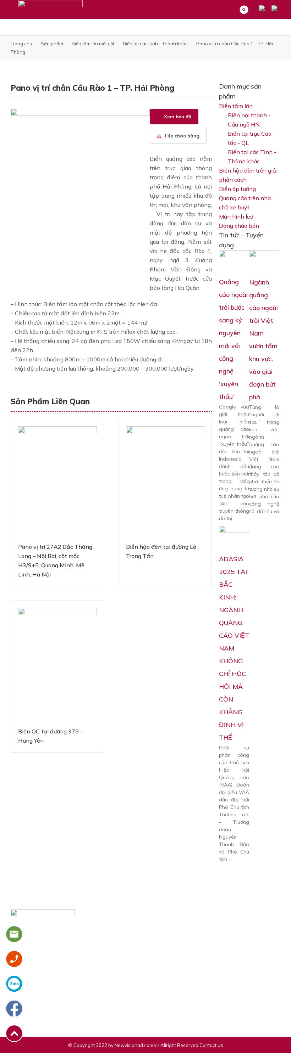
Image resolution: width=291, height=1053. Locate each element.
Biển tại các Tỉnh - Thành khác (155, 43)
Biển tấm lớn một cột (93, 43)
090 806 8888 (87, 987)
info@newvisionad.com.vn (48, 999)
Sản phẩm (52, 43)
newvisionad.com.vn (42, 1011)
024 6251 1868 (36, 987)
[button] (174, 116)
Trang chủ (21, 43)
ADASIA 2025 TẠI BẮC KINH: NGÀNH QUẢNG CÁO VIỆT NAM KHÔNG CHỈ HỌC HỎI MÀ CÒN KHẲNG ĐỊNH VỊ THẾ (234, 648)
